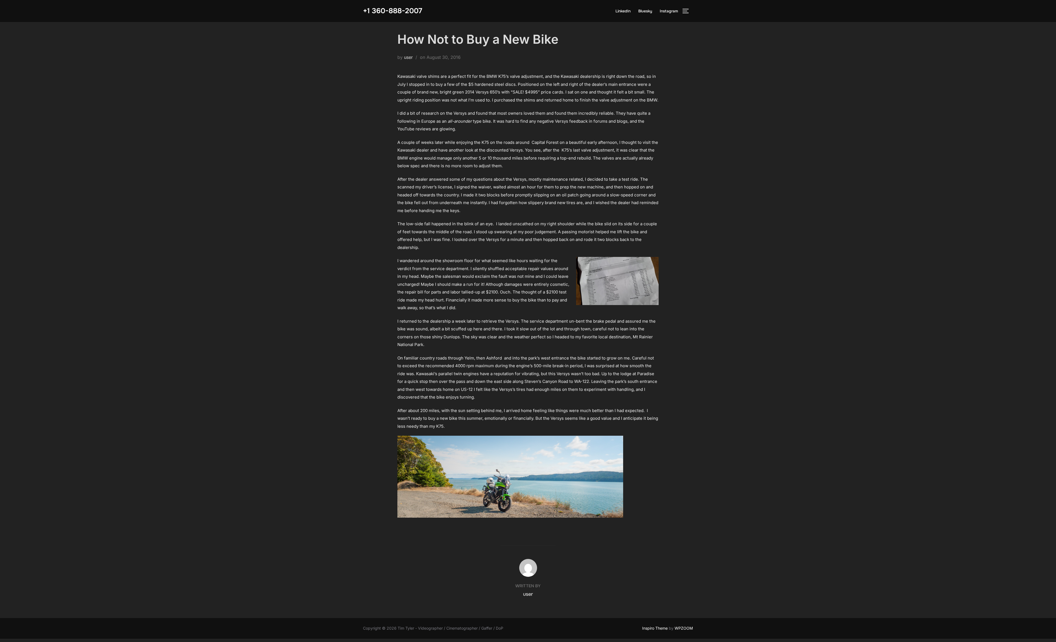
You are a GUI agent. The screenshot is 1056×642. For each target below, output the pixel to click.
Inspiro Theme (655, 628)
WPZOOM (684, 628)
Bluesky (645, 11)
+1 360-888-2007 (392, 10)
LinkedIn (623, 11)
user (408, 57)
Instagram (669, 11)
